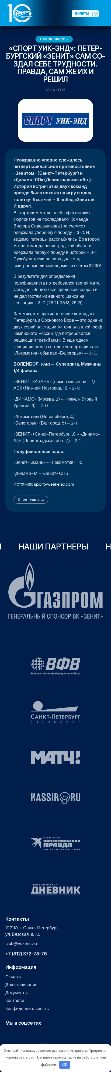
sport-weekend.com (54, 484)
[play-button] (25, 1034)
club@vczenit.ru (21, 943)
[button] (106, 13)
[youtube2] (17, 1034)
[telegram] (33, 1034)
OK (64, 1064)
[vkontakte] (8, 1034)
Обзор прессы (54, 39)
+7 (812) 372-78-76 (26, 954)
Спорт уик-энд (31, 499)
